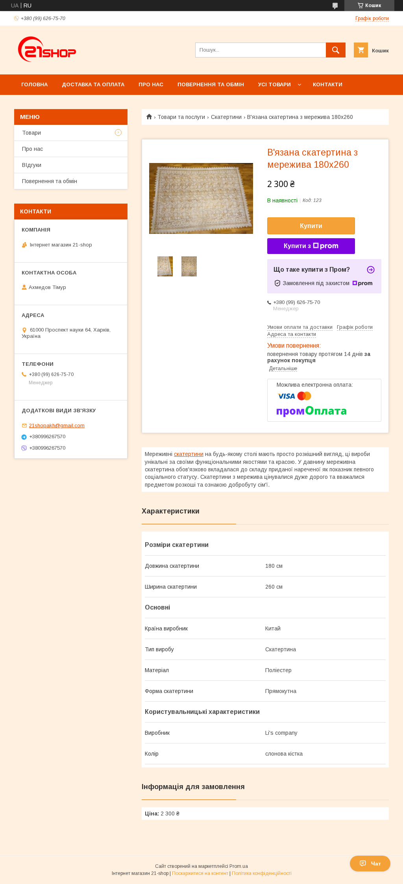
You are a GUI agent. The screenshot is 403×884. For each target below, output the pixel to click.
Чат (376, 863)
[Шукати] (336, 50)
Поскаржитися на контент (200, 873)
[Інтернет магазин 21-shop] (47, 64)
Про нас (151, 84)
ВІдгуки (31, 165)
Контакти (327, 84)
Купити (311, 225)
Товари (31, 133)
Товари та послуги (181, 117)
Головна (34, 84)
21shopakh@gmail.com (57, 425)
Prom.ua (238, 866)
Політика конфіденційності (262, 873)
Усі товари (274, 84)
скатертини (188, 454)
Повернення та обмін (210, 84)
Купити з (297, 246)
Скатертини (226, 117)
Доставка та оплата (93, 84)
